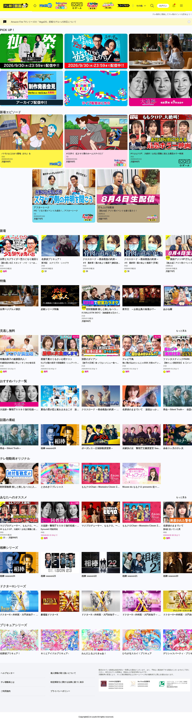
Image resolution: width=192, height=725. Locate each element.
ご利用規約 (5, 691)
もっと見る (181, 331)
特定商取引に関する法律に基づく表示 (67, 682)
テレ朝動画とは (7, 682)
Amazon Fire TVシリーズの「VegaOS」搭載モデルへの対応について (43, 22)
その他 (139, 6)
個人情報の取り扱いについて (63, 673)
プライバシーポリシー (60, 691)
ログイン (163, 6)
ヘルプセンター (7, 673)
